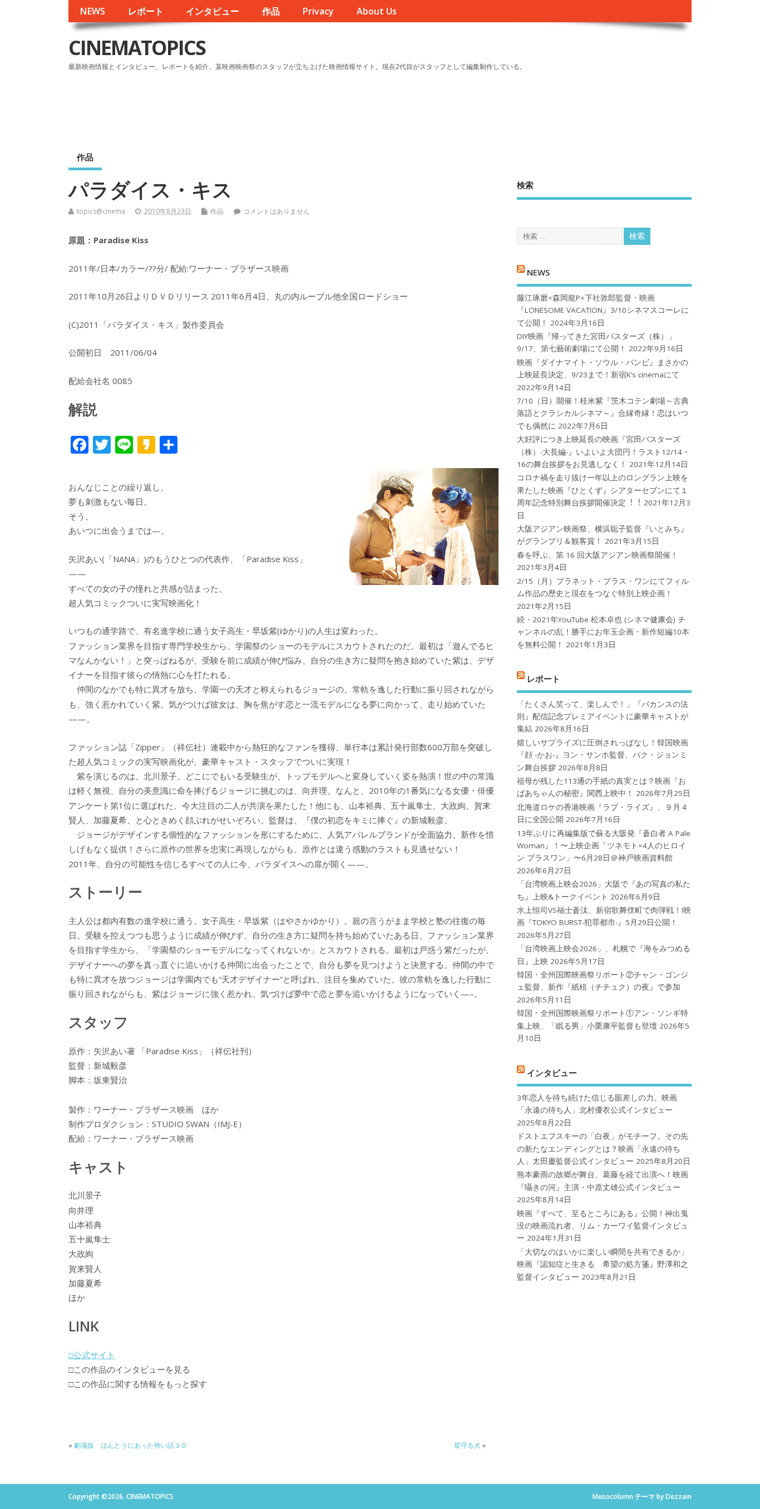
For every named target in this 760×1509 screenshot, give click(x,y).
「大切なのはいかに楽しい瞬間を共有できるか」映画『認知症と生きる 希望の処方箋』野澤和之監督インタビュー (602, 1264)
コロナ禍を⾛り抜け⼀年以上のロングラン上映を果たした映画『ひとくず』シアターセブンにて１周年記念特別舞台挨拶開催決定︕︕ (602, 490)
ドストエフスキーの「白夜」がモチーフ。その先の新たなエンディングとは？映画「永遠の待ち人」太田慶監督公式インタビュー (602, 1148)
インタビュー (212, 11)
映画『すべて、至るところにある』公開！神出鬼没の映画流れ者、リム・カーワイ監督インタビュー (602, 1225)
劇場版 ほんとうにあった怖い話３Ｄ (130, 1445)
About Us (377, 11)
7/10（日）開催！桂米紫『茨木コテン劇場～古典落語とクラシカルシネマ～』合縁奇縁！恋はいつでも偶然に (603, 413)
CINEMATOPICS (136, 47)
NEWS (92, 11)
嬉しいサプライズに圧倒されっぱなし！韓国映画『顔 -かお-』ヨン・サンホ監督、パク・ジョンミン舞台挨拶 (602, 755)
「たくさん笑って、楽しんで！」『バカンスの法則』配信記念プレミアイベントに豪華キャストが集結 (602, 716)
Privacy (318, 11)
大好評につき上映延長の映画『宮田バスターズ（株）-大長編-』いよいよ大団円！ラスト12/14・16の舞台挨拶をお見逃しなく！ (603, 451)
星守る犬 (467, 1445)
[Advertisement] (479, 105)
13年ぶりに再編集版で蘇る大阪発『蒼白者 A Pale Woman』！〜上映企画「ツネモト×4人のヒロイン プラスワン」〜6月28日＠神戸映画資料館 (603, 845)
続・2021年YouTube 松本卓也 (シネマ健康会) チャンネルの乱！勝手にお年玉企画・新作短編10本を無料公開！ (603, 632)
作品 (271, 11)
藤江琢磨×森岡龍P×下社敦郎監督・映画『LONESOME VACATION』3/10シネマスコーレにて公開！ (603, 310)
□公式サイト (91, 1354)
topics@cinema (101, 211)
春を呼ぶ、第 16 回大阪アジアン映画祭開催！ (597, 555)
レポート (146, 11)
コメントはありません (276, 211)
